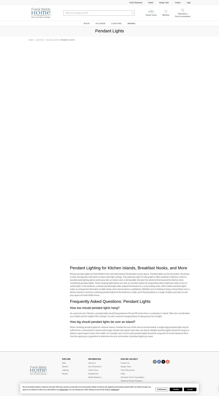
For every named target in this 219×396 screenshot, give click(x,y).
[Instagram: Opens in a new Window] (155, 362)
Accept (190, 389)
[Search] (133, 12)
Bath (87, 23)
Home (30, 40)
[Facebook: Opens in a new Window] (159, 362)
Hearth (150, 3)
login (189, 3)
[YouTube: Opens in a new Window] (168, 362)
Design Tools (164, 3)
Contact (178, 3)
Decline (176, 389)
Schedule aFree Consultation (183, 15)
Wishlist (165, 15)
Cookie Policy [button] (63, 390)
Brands (131, 23)
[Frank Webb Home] (40, 13)
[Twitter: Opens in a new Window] (163, 362)
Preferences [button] (115, 390)
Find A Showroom (136, 3)
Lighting (116, 23)
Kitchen (100, 23)
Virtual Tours (151, 15)
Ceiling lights (52, 40)
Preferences (162, 389)
